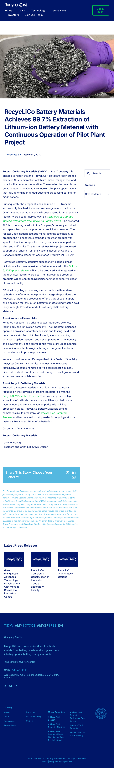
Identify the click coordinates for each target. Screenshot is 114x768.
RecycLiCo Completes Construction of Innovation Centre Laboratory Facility (40, 580)
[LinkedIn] (74, 472)
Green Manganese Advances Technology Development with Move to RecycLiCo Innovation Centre (12, 583)
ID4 (60, 625)
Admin (45, 761)
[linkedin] (16, 686)
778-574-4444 (20, 669)
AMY (19, 625)
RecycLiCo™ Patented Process (21, 396)
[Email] (74, 477)
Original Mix (66, 761)
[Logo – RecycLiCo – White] (16, 3)
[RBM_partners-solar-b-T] (101, 705)
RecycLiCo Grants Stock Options (65, 573)
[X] (68, 472)
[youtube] (10, 686)
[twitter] (5, 686)
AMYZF (43, 625)
